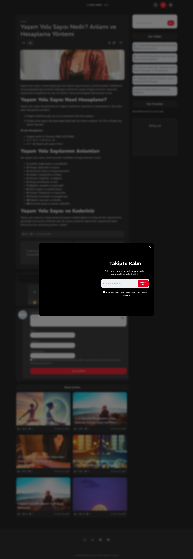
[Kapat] (150, 247)
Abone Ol (143, 283)
